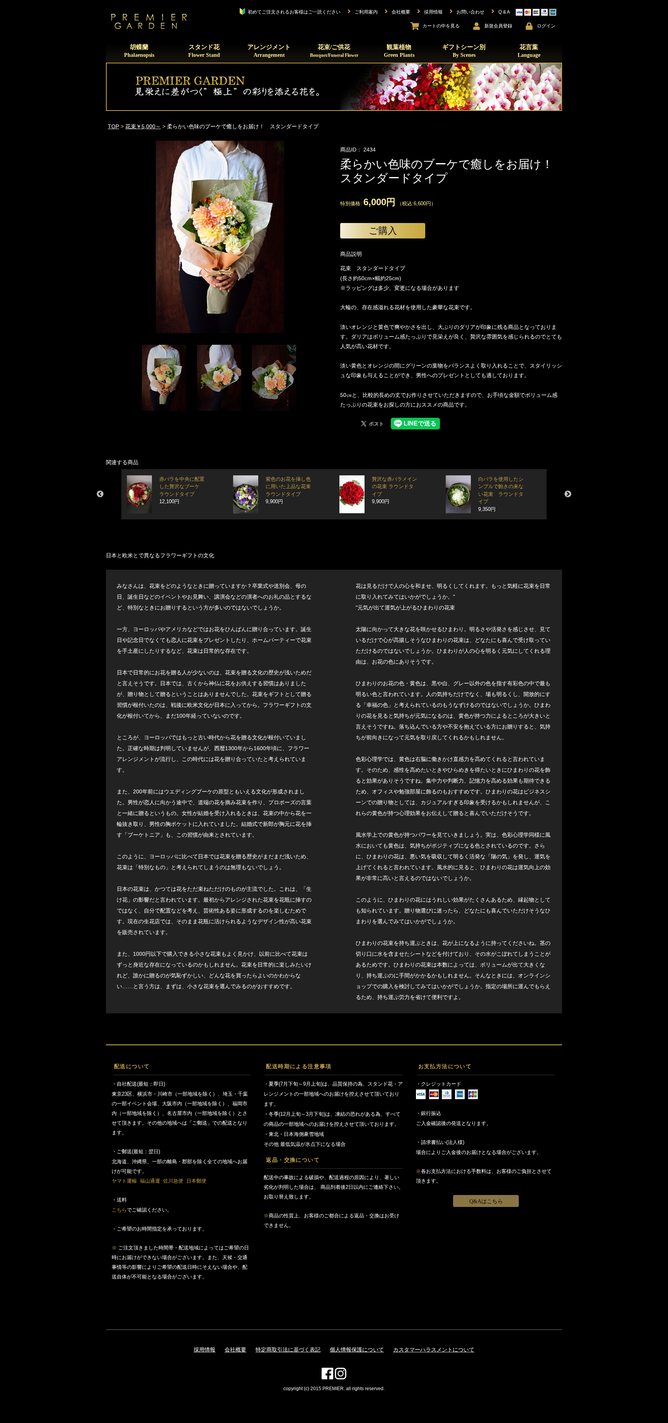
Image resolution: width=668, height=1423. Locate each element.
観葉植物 (399, 51)
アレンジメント (269, 51)
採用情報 (204, 1349)
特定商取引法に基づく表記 (288, 1349)
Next (568, 494)
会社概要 (235, 1349)
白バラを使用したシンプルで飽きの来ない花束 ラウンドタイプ (500, 494)
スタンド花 (204, 51)
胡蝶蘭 (139, 51)
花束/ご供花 (334, 51)
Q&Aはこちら (486, 1201)
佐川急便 (173, 1181)
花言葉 (529, 51)
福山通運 (150, 1181)
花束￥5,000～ (143, 126)
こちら (119, 1210)
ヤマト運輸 (124, 1181)
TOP (113, 126)
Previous (100, 494)
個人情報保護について (357, 1349)
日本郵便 (196, 1181)
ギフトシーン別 (464, 51)
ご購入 (383, 230)
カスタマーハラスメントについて (433, 1349)
